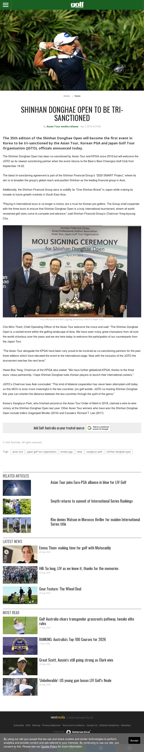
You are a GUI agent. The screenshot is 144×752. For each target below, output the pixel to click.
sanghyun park (94, 451)
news (79, 451)
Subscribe (19, 725)
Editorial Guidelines (109, 725)
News (77, 95)
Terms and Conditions (73, 725)
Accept (134, 740)
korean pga (67, 451)
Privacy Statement (51, 725)
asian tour (17, 451)
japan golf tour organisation (41, 451)
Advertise (125, 725)
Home (67, 95)
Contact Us (92, 725)
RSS (28, 725)
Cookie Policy (49, 746)
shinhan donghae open (118, 451)
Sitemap (36, 725)
